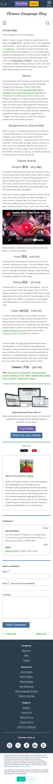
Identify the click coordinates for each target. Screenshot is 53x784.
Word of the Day (27, 696)
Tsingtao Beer (22, 378)
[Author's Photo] (26, 466)
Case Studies (26, 672)
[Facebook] (26, 745)
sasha (12, 35)
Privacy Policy (25, 766)
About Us (26, 651)
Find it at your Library (26, 435)
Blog (26, 655)
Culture (31, 35)
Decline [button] (31, 779)
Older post (11, 634)
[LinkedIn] (35, 745)
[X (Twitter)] (18, 745)
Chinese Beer (9, 30)
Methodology (26, 682)
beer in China (13, 373)
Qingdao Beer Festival (41, 375)
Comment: (6, 595)
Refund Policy (26, 717)
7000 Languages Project (26, 691)
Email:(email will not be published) (18, 583)
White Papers (26, 677)
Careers (26, 660)
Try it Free (21, 3)
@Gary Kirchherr (12, 551)
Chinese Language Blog (26, 13)
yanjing (32, 378)
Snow (4, 378)
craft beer (23, 343)
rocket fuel (9, 49)
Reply (46, 528)
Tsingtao (12, 378)
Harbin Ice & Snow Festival (13, 331)
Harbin (28, 375)
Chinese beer (25, 373)
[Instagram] (9, 745)
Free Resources (26, 686)
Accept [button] (21, 779)
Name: (5, 571)
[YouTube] (43, 745)
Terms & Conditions (26, 727)
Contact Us (26, 712)
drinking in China (16, 375)
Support (26, 708)
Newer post (41, 634)
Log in (34, 3)
